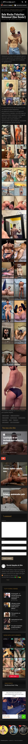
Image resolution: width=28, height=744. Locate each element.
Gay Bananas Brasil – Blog (11, 685)
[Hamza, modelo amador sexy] (14, 474)
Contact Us (11, 740)
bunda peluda (22, 418)
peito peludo (5, 422)
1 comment (12, 19)
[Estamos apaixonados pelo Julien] (14, 499)
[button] (5, 68)
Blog (2, 9)
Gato (10, 420)
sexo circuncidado (14, 422)
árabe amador (5, 415)
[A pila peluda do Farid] (7, 621)
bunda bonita (13, 418)
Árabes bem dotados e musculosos (17, 9)
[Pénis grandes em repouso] (7, 614)
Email (3, 545)
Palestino (15, 420)
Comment (4, 520)
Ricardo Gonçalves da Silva (15, 565)
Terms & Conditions (18, 740)
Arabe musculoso (15, 415)
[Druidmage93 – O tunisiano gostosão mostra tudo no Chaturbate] (7, 595)
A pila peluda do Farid (16, 619)
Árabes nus (6, 9)
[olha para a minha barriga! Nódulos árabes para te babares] (7, 605)
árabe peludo (5, 418)
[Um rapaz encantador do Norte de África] (7, 627)
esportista (4, 420)
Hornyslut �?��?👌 (7, 5)
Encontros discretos (22, 5)
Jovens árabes (7, 465)
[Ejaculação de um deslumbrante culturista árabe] (14, 443)
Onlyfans (22, 410)
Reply (8, 580)
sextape (13, 465)
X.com (17, 410)
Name (3, 539)
